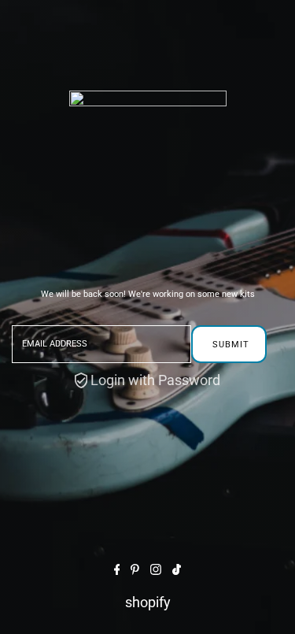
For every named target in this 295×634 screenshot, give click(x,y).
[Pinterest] (135, 570)
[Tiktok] (176, 570)
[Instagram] (155, 570)
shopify (148, 602)
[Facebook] (117, 570)
